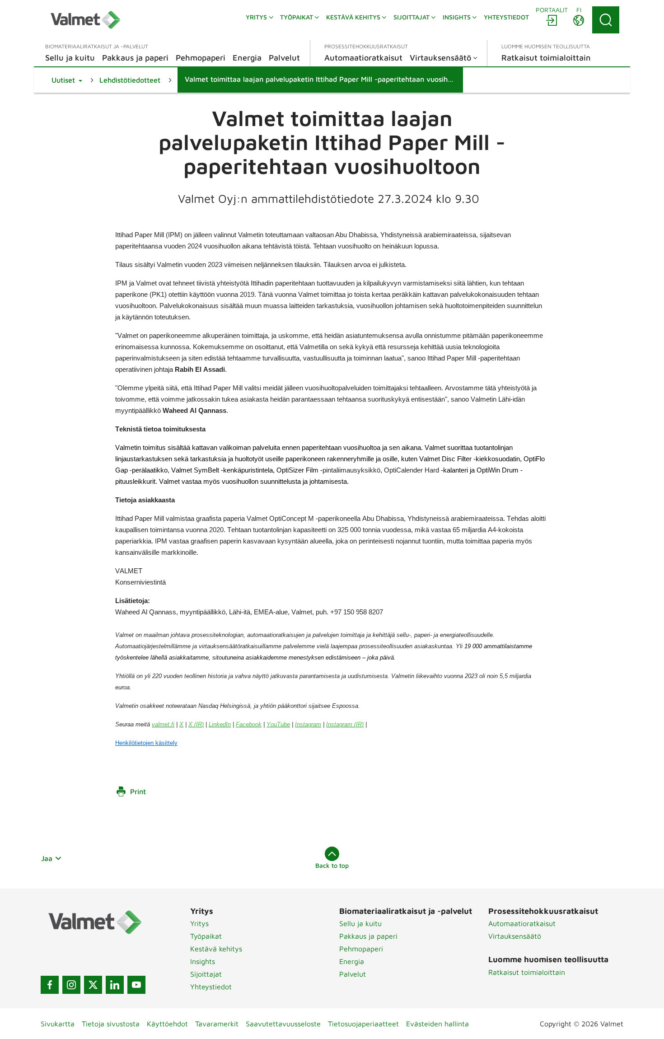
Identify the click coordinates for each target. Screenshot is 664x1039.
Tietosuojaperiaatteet (363, 1024)
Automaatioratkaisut (522, 923)
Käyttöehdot (167, 1024)
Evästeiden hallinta (437, 1024)
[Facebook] (50, 985)
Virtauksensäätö (514, 936)
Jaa (46, 858)
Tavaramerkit (216, 1024)
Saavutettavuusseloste (283, 1024)
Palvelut (352, 974)
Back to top (332, 865)
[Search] (605, 19)
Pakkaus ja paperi (368, 936)
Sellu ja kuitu (360, 923)
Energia (351, 961)
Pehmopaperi (361, 949)
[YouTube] (136, 985)
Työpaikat (206, 936)
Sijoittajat (206, 974)
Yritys (199, 923)
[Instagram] (71, 985)
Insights (202, 961)
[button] (66, 79)
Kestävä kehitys (216, 949)
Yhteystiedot (211, 987)
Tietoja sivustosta (111, 1024)
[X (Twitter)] (93, 985)
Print (138, 791)
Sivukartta (58, 1024)
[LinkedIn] (115, 985)
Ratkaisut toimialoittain (526, 972)
